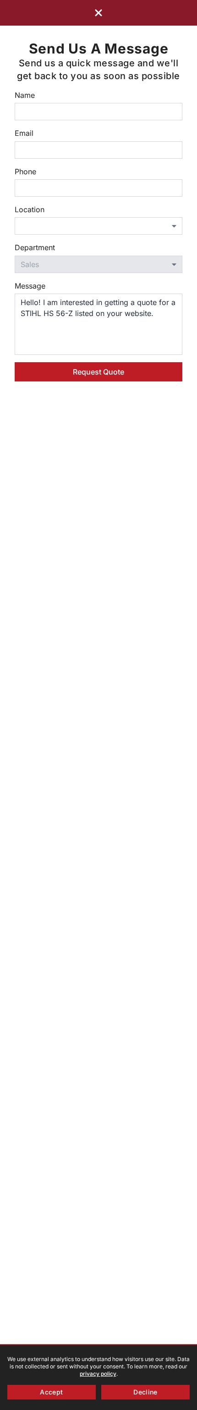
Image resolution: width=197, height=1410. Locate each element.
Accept (51, 1392)
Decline (145, 1392)
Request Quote (98, 371)
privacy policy (98, 1373)
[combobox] (98, 226)
